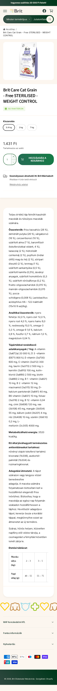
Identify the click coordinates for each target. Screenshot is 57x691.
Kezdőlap (10, 29)
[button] (5, 10)
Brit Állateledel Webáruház (23, 679)
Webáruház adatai (19, 184)
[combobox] (43, 19)
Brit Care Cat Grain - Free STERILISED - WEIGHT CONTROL (27, 34)
